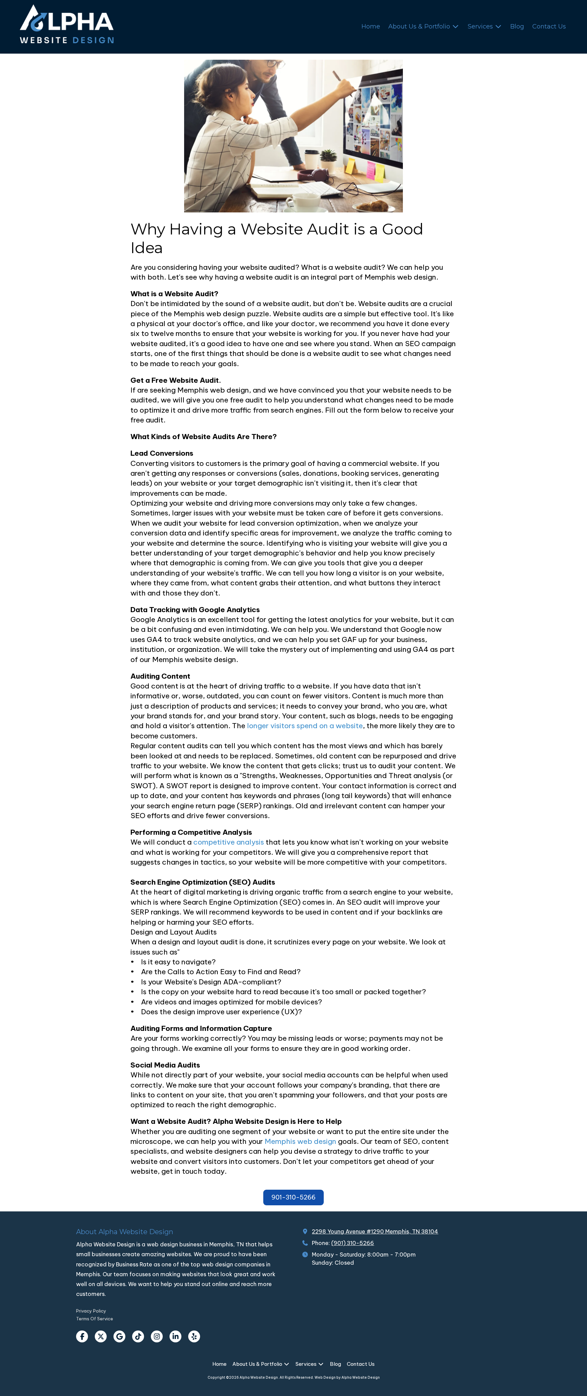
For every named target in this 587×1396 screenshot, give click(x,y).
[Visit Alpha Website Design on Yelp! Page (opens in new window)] (194, 1336)
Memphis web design (300, 1141)
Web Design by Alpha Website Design (347, 1377)
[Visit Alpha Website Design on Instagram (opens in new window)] (157, 1336)
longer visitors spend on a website (305, 725)
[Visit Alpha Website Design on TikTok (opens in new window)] (138, 1336)
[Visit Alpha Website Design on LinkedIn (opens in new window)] (175, 1336)
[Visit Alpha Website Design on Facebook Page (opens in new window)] (82, 1336)
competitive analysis (228, 842)
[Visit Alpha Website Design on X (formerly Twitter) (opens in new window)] (101, 1336)
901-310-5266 (293, 1197)
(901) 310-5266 (352, 1243)
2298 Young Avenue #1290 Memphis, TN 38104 (375, 1231)
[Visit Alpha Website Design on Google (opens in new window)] (119, 1336)
